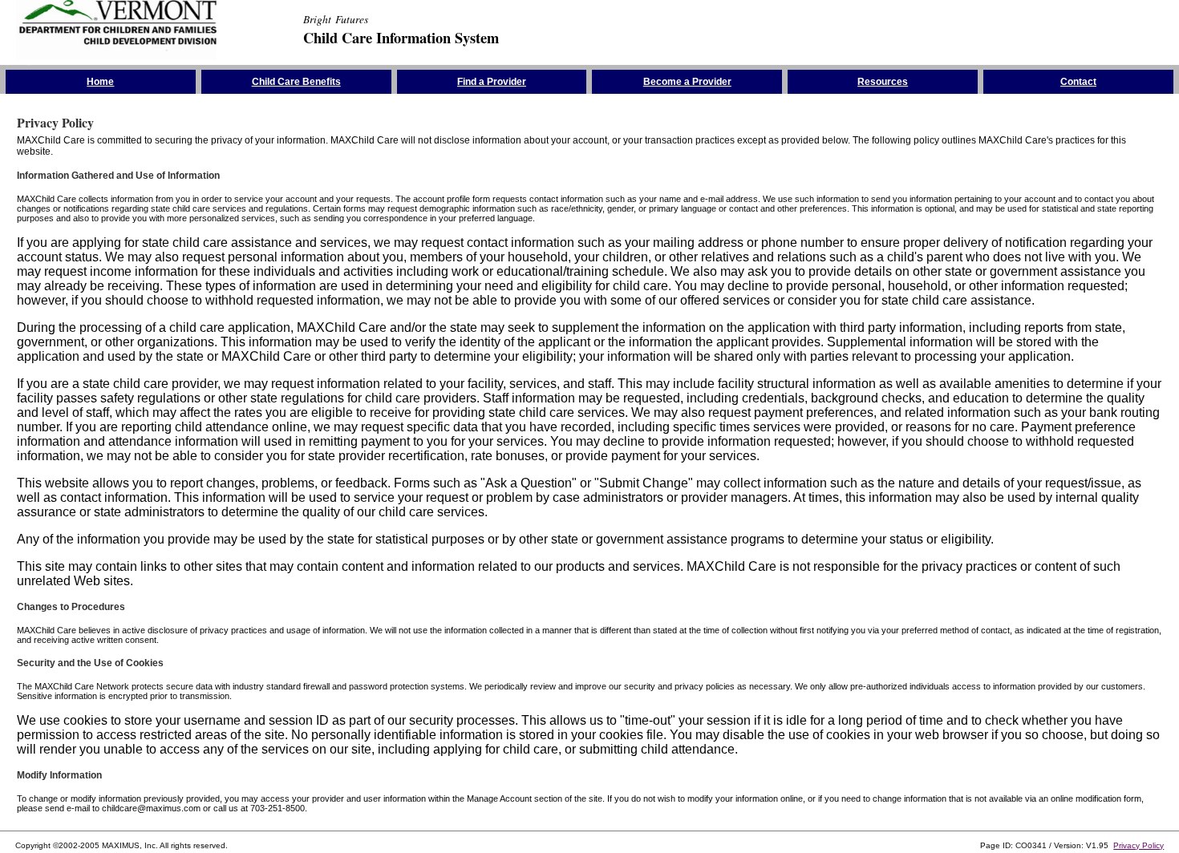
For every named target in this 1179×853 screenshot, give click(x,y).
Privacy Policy (1138, 845)
